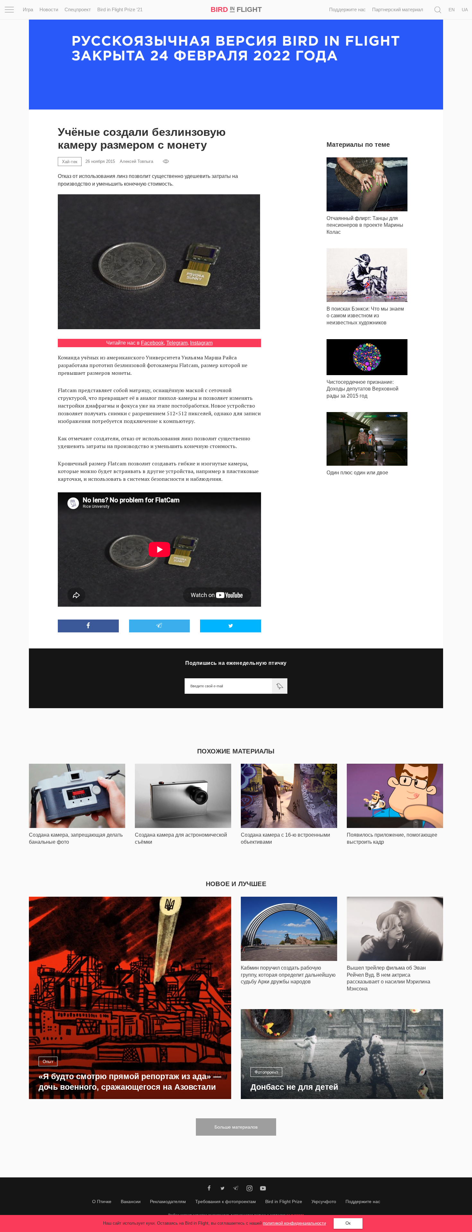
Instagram (201, 343)
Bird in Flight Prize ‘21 (120, 9)
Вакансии (131, 1201)
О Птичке (101, 1201)
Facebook (152, 343)
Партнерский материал (397, 9)
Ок (348, 1223)
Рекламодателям (168, 1201)
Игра (28, 9)
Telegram (177, 343)
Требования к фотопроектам (225, 1201)
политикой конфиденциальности (294, 1223)
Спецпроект (78, 9)
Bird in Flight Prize (283, 1201)
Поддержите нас (347, 9)
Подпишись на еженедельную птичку (235, 663)
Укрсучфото (323, 1201)
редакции (295, 1214)
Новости (48, 9)
